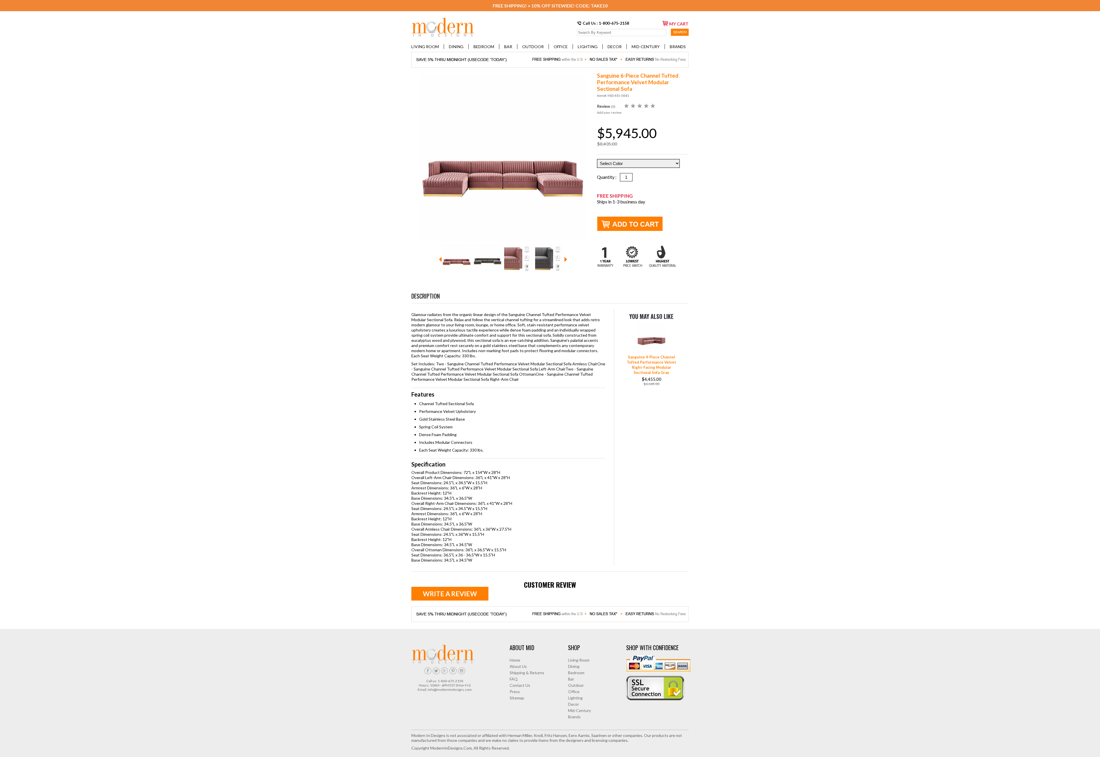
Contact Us (520, 685)
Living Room (425, 46)
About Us (518, 666)
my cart (679, 23)
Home (515, 660)
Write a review (450, 594)
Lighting (588, 46)
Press (515, 691)
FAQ (514, 678)
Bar (508, 46)
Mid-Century (646, 46)
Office (561, 46)
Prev (440, 259)
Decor (615, 46)
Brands (678, 46)
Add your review (609, 112)
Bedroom (484, 46)
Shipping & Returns (527, 672)
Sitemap (517, 697)
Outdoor (533, 46)
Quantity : (608, 177)
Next (565, 259)
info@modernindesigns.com (450, 689)
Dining (456, 46)
